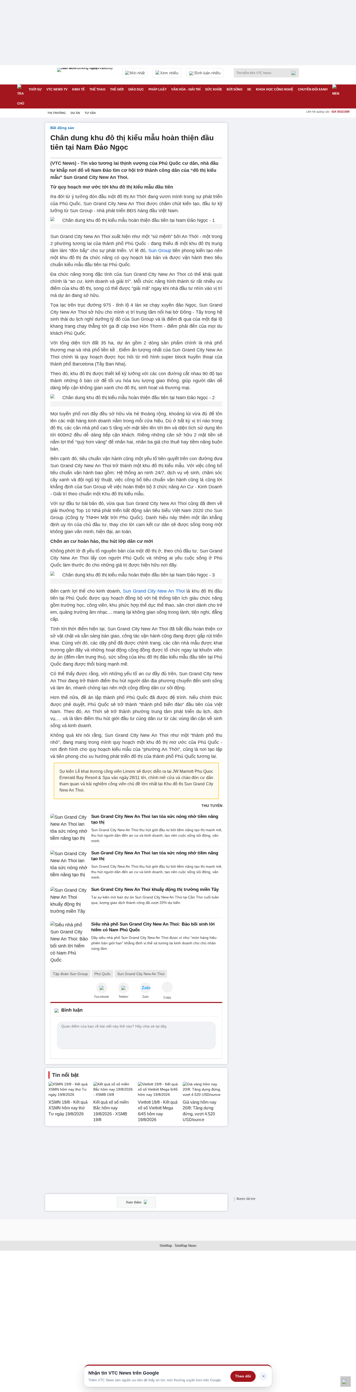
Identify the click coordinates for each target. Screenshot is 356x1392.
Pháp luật (158, 89)
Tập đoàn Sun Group (70, 974)
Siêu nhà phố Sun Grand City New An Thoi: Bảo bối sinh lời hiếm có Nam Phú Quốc (153, 927)
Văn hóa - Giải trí (185, 89)
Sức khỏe (213, 89)
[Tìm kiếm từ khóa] (295, 73)
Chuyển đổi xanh (313, 89)
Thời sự (35, 89)
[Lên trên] (345, 1381)
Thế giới (117, 89)
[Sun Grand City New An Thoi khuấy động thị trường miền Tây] (69, 901)
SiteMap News (186, 1246)
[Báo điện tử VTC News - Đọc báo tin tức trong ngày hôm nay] (85, 74)
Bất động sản (62, 128)
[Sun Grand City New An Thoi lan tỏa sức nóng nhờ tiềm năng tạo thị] (69, 829)
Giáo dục (136, 89)
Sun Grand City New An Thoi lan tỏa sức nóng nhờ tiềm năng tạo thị (154, 819)
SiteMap (165, 1246)
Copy (167, 997)
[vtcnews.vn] (101, 987)
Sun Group (159, 250)
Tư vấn (90, 112)
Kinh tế (78, 89)
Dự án (75, 112)
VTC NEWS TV (56, 89)
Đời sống (234, 89)
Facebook (101, 997)
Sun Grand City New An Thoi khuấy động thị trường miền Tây (155, 889)
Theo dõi (243, 1376)
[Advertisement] (272, 201)
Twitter (123, 997)
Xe (249, 89)
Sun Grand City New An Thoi (154, 591)
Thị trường (56, 112)
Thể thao (97, 89)
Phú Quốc (102, 974)
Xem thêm (134, 1202)
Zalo (145, 997)
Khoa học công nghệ (274, 89)
